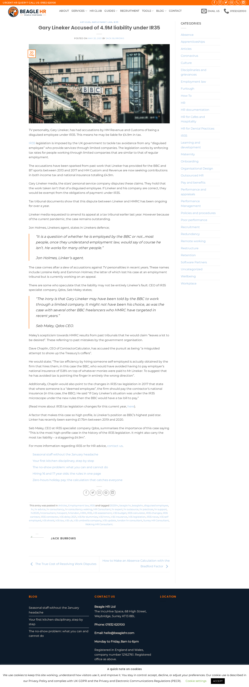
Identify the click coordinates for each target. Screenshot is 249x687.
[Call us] (237, 2)
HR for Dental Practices (197, 128)
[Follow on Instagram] (220, 2)
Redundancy (190, 234)
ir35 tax (59, 520)
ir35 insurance (119, 516)
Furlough (187, 88)
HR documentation (195, 109)
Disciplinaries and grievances (193, 72)
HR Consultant (102, 509)
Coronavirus (189, 55)
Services (78, 10)
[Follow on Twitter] (226, 2)
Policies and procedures (198, 213)
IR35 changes (154, 513)
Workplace (189, 283)
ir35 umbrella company (88, 520)
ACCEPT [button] (218, 681)
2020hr (114, 505)
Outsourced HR (192, 175)
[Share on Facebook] (86, 493)
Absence (187, 34)
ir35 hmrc (104, 516)
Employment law (102, 22)
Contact (175, 10)
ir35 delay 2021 (67, 516)
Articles (85, 22)
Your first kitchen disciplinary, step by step (63, 461)
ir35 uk (69, 520)
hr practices (146, 509)
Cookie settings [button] (196, 681)
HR (183, 103)
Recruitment (129, 10)
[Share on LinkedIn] (113, 493)
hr (32, 509)
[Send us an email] (231, 2)
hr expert (117, 509)
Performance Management (191, 203)
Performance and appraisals (193, 192)
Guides (109, 10)
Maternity (188, 154)
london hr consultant (129, 520)
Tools (146, 10)
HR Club (96, 10)
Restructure (190, 248)
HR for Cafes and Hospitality (193, 119)
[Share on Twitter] (93, 493)
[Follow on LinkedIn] (243, 2)
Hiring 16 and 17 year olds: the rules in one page (67, 473)
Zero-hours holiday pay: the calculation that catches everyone (77, 480)
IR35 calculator (136, 513)
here (130, 406)
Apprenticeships (193, 41)
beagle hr (125, 505)
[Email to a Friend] (99, 493)
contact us (115, 446)
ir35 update (109, 520)
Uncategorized (192, 269)
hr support (160, 509)
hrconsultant (48, 513)
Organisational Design (197, 168)
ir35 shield (48, 520)
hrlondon (73, 513)
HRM (83, 513)
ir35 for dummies (87, 516)
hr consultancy (55, 509)
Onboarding (190, 161)
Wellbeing (188, 276)
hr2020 (35, 513)
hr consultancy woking (78, 509)
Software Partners (194, 262)
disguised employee (156, 505)
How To (186, 95)
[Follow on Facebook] (214, 2)
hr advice (40, 509)
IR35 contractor (49, 516)
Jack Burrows (115, 38)
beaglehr (137, 505)
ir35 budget (120, 513)
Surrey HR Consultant (156, 520)
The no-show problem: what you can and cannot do (70, 467)
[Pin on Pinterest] (106, 493)
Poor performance (194, 220)
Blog (160, 10)
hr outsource (131, 509)
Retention (188, 255)
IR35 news (152, 516)
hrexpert (62, 513)
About (64, 10)
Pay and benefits (193, 182)
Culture (186, 63)
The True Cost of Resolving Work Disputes (65, 564)
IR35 (116, 22)
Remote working (193, 241)
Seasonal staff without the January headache (65, 454)
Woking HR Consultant (98, 524)
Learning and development (191, 145)
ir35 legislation (137, 516)
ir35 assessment (102, 513)
